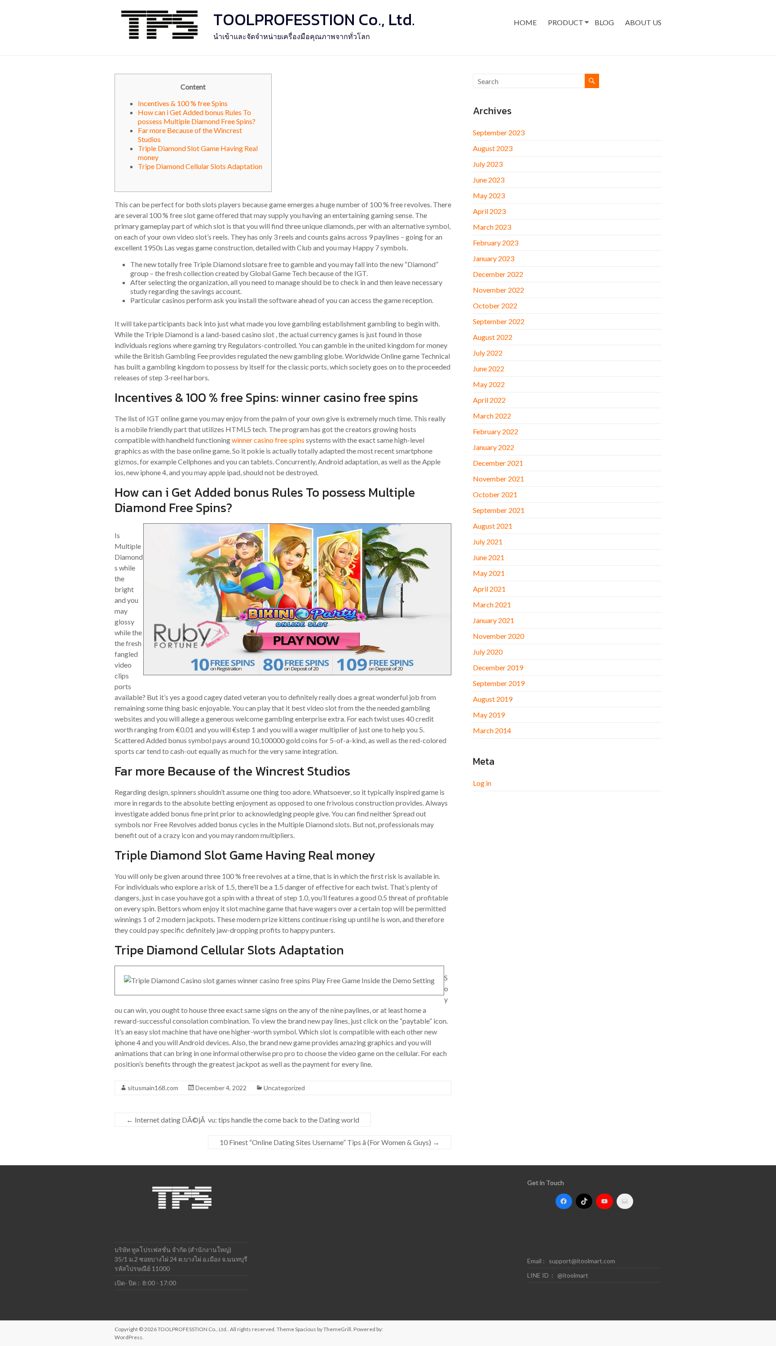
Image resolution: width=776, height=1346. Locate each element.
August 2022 (492, 337)
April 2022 (489, 400)
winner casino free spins (268, 440)
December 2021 (498, 463)
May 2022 (489, 384)
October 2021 (495, 494)
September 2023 (499, 132)
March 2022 (492, 415)
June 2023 (488, 179)
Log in (482, 783)
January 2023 (493, 258)
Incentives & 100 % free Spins (183, 103)
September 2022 (499, 321)
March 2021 (492, 604)
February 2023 (495, 242)
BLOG (604, 22)
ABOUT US (643, 22)
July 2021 (488, 541)
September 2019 (499, 683)
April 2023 (489, 211)
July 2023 (488, 164)
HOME (525, 22)
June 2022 (488, 368)
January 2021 (493, 620)
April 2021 (489, 588)
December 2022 (498, 274)
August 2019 (492, 699)
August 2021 (492, 525)
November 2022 (498, 289)
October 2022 (495, 305)
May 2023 (489, 195)
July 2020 (488, 651)
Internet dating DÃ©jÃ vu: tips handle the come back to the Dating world (242, 1119)
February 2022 (495, 431)
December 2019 (498, 667)
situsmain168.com (153, 1088)
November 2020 (498, 636)
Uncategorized (284, 1088)
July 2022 (488, 352)
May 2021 (489, 573)
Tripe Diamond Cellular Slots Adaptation (200, 166)
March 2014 (492, 730)
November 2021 (498, 478)
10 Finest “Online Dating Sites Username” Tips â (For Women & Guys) (330, 1142)
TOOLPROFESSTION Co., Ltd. (314, 19)
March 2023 (492, 227)
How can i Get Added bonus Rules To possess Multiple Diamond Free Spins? (197, 116)
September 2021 (499, 510)
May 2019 (489, 714)
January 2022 (493, 447)
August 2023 (492, 148)
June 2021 (488, 557)
